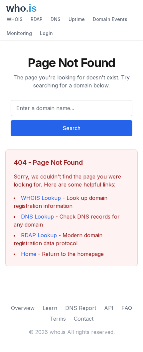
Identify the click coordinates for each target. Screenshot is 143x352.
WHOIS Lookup (41, 198)
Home (28, 254)
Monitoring (19, 33)
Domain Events (110, 19)
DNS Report (80, 308)
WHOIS (15, 19)
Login (46, 33)
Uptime (77, 19)
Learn (50, 308)
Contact (83, 318)
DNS (56, 19)
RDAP (37, 19)
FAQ (126, 308)
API (108, 308)
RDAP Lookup (39, 235)
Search (71, 128)
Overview (23, 308)
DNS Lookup (37, 216)
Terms (58, 318)
